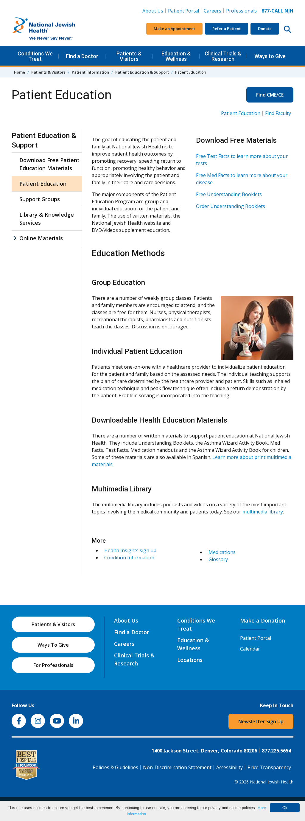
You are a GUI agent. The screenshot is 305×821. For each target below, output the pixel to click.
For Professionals (53, 665)
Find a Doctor (82, 56)
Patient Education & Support (142, 72)
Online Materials (41, 238)
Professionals (241, 10)
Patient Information (90, 72)
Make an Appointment (174, 28)
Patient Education (240, 113)
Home (19, 72)
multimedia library (262, 511)
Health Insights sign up (130, 550)
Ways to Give (270, 56)
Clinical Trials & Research (223, 56)
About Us (152, 10)
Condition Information (129, 557)
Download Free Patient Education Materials (49, 164)
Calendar (250, 648)
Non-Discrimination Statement (177, 767)
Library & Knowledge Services (46, 218)
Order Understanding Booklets (230, 206)
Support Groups (39, 199)
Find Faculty (278, 113)
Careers (214, 10)
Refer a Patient (226, 28)
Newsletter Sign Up (261, 721)
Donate (265, 28)
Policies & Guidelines (115, 767)
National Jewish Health (271, 782)
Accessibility (229, 767)
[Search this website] (287, 29)
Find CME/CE (270, 94)
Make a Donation (262, 620)
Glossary (218, 559)
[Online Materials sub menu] (15, 238)
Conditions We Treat (35, 56)
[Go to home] (56, 29)
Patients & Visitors (128, 56)
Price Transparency (269, 767)
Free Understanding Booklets (229, 194)
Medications (222, 552)
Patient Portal (183, 10)
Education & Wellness (176, 56)
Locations (190, 659)
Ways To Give (53, 645)
